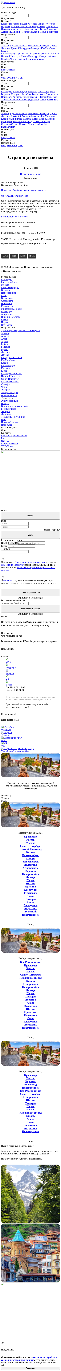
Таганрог (30, 899)
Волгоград (51, 29)
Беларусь (44, 45)
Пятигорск (6, 29)
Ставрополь (52, 26)
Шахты (30, 883)
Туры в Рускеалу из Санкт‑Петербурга (20, 330)
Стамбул (5, 59)
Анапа (30, 902)
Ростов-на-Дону (21, 23)
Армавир (30, 886)
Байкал (36, 45)
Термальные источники (13, 417)
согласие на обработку (12, 565)
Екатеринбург (30, 855)
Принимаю (30, 1368)
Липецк (30, 877)
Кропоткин (30, 889)
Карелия (19, 53)
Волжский (30, 911)
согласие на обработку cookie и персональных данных (29, 1358)
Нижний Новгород (22, 31)
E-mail (4, 546)
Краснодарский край (41, 53)
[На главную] (8, 2)
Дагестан (5, 48)
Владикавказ (38, 26)
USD (3, 77)
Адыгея (14, 45)
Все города (6, 325)
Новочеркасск (30, 914)
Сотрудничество (9, 443)
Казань (35, 31)
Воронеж (5, 26)
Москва (33, 23)
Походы (5, 403)
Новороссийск (18, 26)
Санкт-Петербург (46, 23)
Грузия (53, 45)
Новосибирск (30, 861)
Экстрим (5, 411)
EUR (9, 77)
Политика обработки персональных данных (23, 190)
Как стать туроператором (14, 435)
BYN (14, 77)
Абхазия (5, 45)
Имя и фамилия (9, 543)
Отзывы (11, 69)
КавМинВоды (48, 48)
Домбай (15, 48)
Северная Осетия (47, 56)
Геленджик (30, 892)
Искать (30, 516)
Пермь (43, 31)
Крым (56, 53)
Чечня (13, 59)
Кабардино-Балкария (30, 48)
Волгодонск (30, 905)
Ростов (30, 839)
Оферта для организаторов (14, 196)
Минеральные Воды (35, 29)
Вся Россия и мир (30, 962)
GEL (20, 77)
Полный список (9, 395)
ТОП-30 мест (8, 446)
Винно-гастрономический (14, 406)
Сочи (29, 26)
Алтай (21, 45)
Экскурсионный (9, 400)
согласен (7, 580)
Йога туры (6, 425)
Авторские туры (9, 392)
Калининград (8, 53)
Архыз (28, 45)
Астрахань (6, 31)
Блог (3, 69)
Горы (3, 419)
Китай (27, 53)
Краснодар (6, 23)
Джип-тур (6, 414)
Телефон (5, 549)
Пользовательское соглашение (30, 562)
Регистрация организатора (14, 216)
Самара (30, 858)
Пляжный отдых (9, 422)
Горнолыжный (8, 409)
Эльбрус (21, 59)
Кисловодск (19, 29)
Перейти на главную (30, 174)
